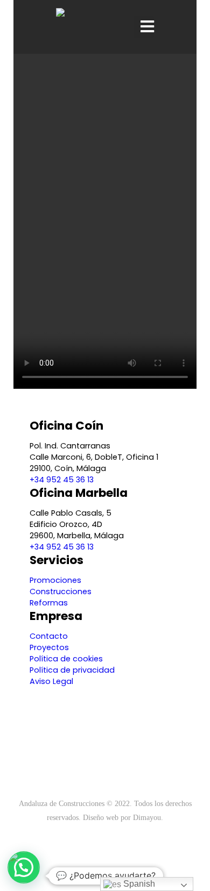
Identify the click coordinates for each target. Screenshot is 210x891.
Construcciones (61, 591)
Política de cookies (66, 658)
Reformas (49, 602)
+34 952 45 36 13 (62, 479)
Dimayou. (148, 817)
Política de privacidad (72, 670)
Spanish (138, 883)
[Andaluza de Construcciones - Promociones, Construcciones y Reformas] (75, 27)
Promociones (55, 580)
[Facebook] (87, 772)
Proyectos (49, 647)
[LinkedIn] (122, 772)
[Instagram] (105, 772)
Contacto (49, 636)
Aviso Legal (51, 681)
